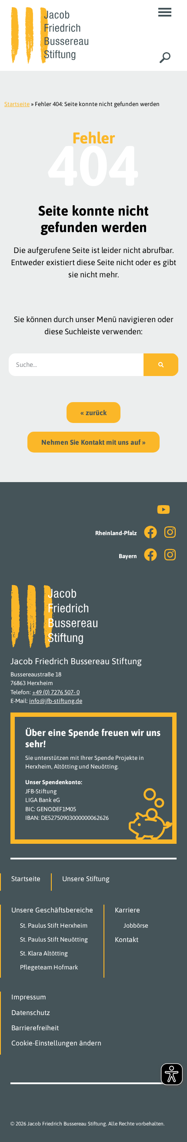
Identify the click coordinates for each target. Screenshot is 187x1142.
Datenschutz (30, 1012)
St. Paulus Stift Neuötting (54, 939)
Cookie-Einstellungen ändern (56, 1042)
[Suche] (161, 364)
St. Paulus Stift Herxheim (53, 925)
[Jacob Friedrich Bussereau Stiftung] (49, 35)
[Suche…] (165, 57)
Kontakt (126, 939)
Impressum (28, 996)
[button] (164, 12)
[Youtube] (163, 509)
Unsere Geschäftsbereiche (52, 910)
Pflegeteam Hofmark (49, 967)
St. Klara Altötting (44, 953)
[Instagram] (170, 532)
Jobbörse (136, 925)
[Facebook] (150, 532)
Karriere (127, 909)
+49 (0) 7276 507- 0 (56, 692)
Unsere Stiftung (86, 878)
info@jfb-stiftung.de (55, 700)
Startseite (17, 103)
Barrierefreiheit (35, 1027)
